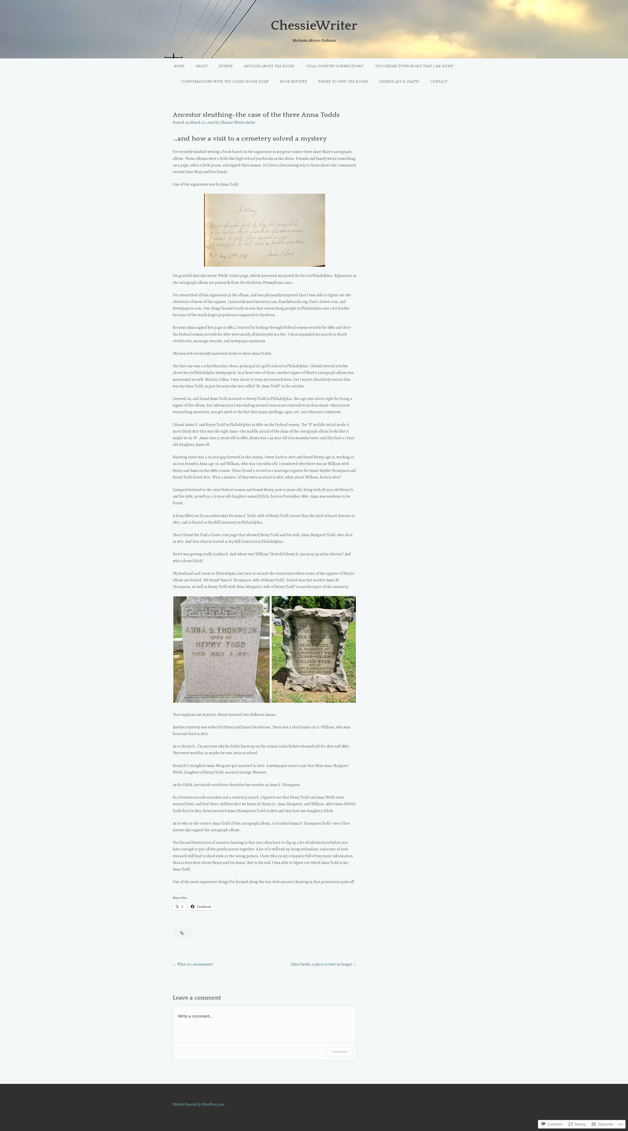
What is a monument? (195, 964)
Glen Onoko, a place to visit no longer (321, 964)
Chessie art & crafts (399, 81)
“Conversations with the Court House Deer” (225, 81)
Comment (339, 1051)
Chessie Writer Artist (237, 122)
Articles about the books (269, 66)
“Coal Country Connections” (335, 66)
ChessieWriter (314, 25)
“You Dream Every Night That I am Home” (414, 66)
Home (179, 66)
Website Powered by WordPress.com (198, 1104)
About (202, 66)
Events (226, 66)
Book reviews (293, 81)
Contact (438, 81)
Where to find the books (343, 81)
